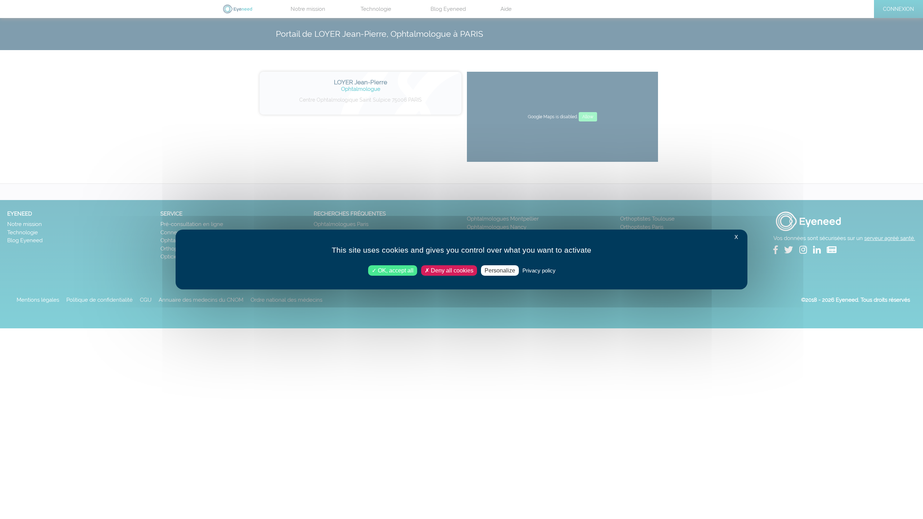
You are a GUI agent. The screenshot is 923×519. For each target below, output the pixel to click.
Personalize (500, 270)
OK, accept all (395, 270)
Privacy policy (539, 270)
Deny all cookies (451, 270)
